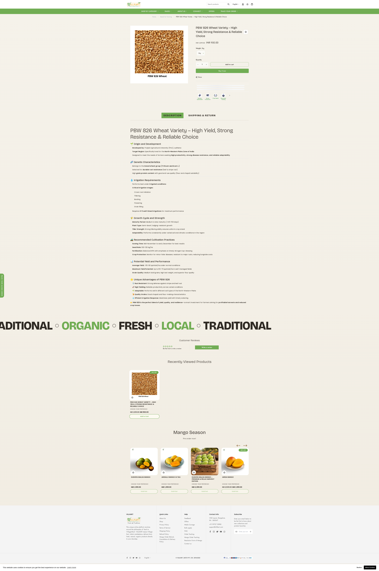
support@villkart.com (216, 527)
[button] (238, 446)
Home (154, 17)
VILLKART (139, 532)
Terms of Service (164, 528)
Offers (211, 11)
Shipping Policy (164, 531)
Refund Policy (164, 534)
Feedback (187, 518)
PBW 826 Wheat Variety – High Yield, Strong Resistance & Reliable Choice (143, 404)
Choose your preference (138, 409)
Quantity (199, 60)
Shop (161, 521)
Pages (167, 11)
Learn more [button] (71, 567)
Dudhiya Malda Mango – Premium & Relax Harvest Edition (203, 479)
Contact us (187, 543)
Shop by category (149, 11)
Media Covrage (189, 525)
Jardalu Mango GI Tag (170, 477)
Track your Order (228, 11)
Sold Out (144, 491)
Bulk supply (188, 528)
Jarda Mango (228, 477)
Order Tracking (189, 534)
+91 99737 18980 (215, 524)
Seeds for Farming (166, 17)
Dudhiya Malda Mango (140, 477)
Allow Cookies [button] (370, 567)
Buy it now (222, 71)
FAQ (185, 531)
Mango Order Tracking (191, 537)
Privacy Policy (164, 525)
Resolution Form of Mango (193, 540)
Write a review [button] (207, 347)
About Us (181, 11)
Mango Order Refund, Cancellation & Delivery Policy (167, 539)
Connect (197, 11)
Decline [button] (359, 567)
